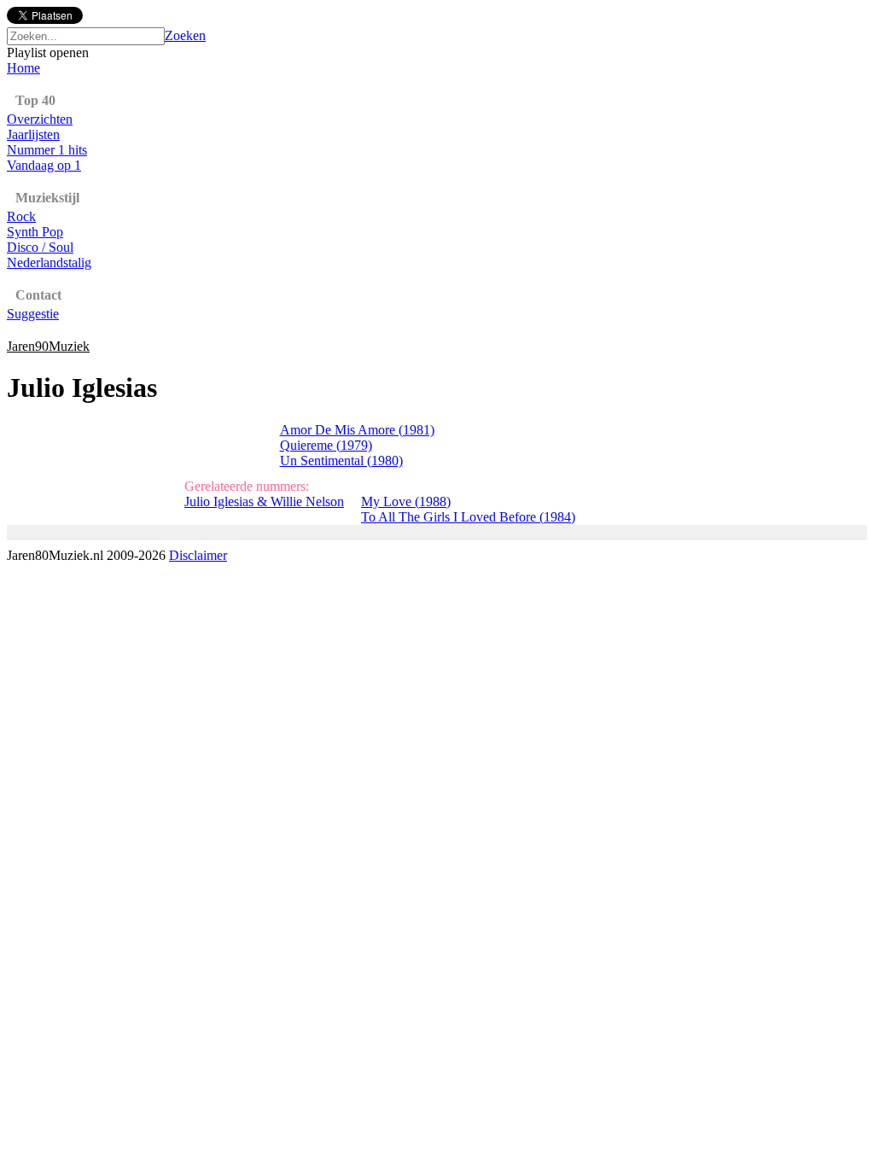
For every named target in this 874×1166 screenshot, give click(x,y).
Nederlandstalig (49, 262)
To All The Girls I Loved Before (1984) (468, 517)
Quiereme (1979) (326, 445)
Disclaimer (198, 555)
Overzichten (40, 119)
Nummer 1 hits (47, 150)
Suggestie (33, 313)
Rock (21, 216)
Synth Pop (35, 231)
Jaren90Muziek (48, 346)
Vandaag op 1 (44, 165)
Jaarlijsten (33, 134)
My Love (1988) (406, 501)
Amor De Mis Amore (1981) (357, 430)
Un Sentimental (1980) (341, 460)
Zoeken (185, 35)
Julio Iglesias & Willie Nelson (264, 501)
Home (23, 68)
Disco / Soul (40, 247)
